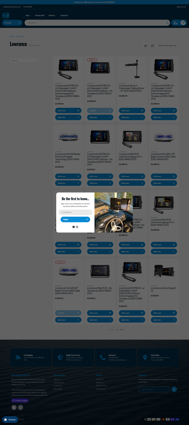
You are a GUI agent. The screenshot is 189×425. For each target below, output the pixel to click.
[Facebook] (74, 227)
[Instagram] (77, 227)
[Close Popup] (130, 195)
